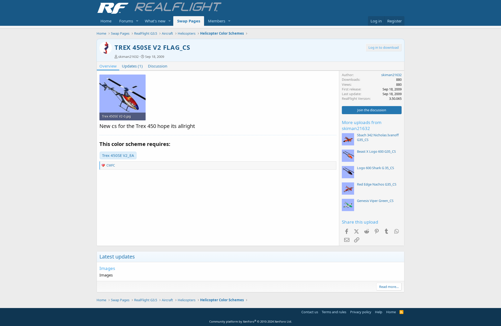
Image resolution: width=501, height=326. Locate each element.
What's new (155, 20)
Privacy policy (360, 312)
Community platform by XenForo (250, 321)
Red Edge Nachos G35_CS (376, 184)
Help (378, 312)
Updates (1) (132, 66)
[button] (137, 21)
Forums (126, 20)
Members (216, 20)
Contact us (309, 312)
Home (105, 20)
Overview (108, 66)
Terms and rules (334, 312)
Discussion (157, 66)
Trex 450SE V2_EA (118, 155)
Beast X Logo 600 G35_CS (376, 151)
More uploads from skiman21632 (361, 125)
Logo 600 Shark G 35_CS (375, 167)
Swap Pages (188, 20)
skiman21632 (128, 56)
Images (107, 268)
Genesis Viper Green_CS (375, 200)
